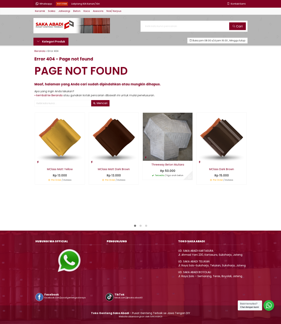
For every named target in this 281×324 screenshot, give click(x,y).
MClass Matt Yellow (60, 169)
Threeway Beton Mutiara (167, 164)
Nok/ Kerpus (113, 11)
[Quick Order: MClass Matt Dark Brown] (92, 161)
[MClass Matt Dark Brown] (114, 139)
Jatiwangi (64, 11)
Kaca (87, 11)
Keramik (40, 11)
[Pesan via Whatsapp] (190, 177)
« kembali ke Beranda (48, 95)
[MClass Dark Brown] (221, 139)
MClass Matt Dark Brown (114, 169)
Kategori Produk (53, 41)
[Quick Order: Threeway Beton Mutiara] (146, 157)
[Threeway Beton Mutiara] (167, 137)
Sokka (51, 11)
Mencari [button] (101, 103)
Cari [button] (239, 26)
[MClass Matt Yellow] (60, 139)
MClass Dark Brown (221, 169)
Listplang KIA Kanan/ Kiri (85, 3)
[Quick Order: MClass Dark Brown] (199, 161)
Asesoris (98, 11)
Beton (76, 11)
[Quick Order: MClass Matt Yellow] (38, 161)
